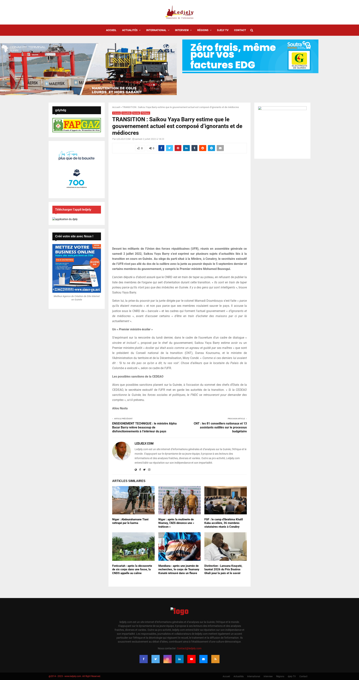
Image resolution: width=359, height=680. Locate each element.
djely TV (222, 30)
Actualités (130, 30)
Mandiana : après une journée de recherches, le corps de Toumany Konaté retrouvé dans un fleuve (178, 569)
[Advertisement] (179, 202)
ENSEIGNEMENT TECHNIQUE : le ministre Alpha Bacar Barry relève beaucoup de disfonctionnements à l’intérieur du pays (144, 427)
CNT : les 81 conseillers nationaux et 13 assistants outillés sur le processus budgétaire (220, 427)
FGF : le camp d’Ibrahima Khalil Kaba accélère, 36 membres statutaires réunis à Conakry (223, 523)
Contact (240, 30)
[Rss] (215, 659)
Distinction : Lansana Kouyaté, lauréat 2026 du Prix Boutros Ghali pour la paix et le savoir (223, 569)
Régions (202, 30)
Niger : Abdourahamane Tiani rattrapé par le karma (130, 521)
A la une (116, 113)
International (156, 30)
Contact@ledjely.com (189, 648)
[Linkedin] (179, 659)
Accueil (111, 30)
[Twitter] (155, 659)
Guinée (136, 113)
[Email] (203, 659)
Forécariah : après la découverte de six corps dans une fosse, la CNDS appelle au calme (132, 569)
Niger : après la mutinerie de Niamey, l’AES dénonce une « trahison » (176, 523)
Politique (145, 113)
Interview (182, 30)
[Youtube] (191, 659)
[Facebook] (143, 659)
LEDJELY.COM (123, 139)
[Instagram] (167, 659)
